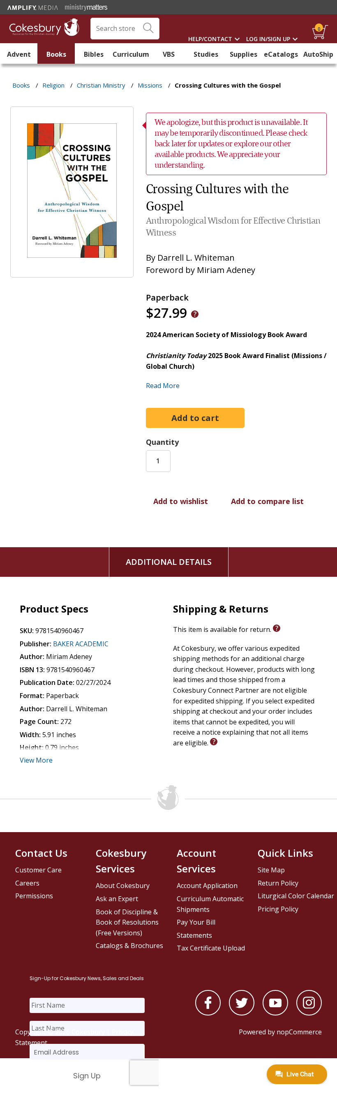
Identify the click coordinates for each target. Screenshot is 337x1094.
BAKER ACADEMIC (80, 643)
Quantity (162, 442)
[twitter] (241, 1013)
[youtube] (275, 1013)
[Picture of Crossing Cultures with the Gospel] (72, 271)
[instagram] (309, 1013)
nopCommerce (299, 1031)
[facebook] (208, 1013)
